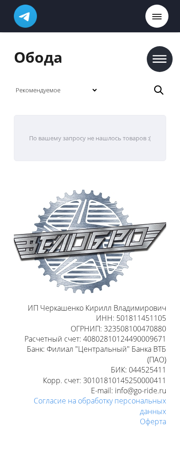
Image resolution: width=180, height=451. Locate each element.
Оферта (153, 421)
